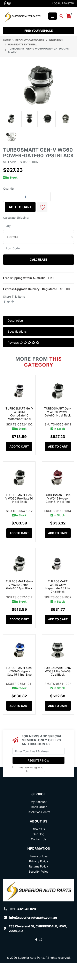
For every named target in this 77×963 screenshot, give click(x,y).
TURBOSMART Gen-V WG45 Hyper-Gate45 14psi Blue (19, 671)
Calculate (38, 259)
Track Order (38, 807)
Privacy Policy (36, 771)
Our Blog (38, 834)
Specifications (17, 331)
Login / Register (63, 3)
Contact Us (38, 839)
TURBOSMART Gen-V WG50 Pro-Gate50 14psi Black (19, 498)
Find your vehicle (38, 30)
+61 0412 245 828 (22, 909)
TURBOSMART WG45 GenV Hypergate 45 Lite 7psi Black (57, 586)
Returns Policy (38, 866)
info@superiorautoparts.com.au (33, 917)
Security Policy (38, 871)
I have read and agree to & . (33, 769)
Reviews (14, 342)
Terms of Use (38, 856)
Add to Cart (20, 207)
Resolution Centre (38, 812)
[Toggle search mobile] (60, 16)
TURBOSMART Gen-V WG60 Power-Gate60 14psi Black (57, 412)
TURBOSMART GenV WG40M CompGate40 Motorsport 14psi (19, 413)
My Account (39, 801)
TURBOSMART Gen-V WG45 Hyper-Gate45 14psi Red (57, 498)
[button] (42, 207)
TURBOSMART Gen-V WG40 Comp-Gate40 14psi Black (19, 584)
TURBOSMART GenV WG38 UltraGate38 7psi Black (57, 671)
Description (15, 320)
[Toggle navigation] (52, 16)
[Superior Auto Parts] (22, 16)
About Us (38, 829)
